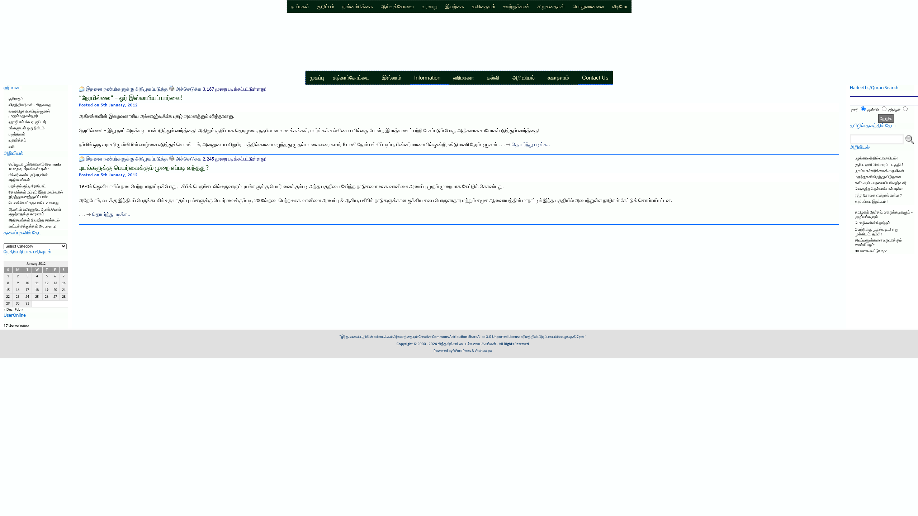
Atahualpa (483, 351)
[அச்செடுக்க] (172, 89)
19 (46, 290)
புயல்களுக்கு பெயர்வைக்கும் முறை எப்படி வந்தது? (144, 168)
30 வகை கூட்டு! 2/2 (871, 251)
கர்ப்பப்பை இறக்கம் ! (871, 202)
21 (64, 290)
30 (17, 303)
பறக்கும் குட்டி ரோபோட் (27, 186)
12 (46, 283)
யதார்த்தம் (17, 141)
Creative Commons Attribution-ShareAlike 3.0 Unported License (469, 337)
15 (8, 290)
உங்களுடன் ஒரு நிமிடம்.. (28, 128)
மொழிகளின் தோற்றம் (872, 223)
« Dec (8, 310)
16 (17, 290)
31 (27, 303)
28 (64, 296)
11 (37, 283)
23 (17, 296)
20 (55, 290)
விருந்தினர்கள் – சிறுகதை (30, 105)
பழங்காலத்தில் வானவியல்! (876, 159)
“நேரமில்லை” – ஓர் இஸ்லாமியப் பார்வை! (131, 98)
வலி (12, 147)
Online (16, 326)
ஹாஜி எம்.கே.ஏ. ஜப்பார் (27, 122)
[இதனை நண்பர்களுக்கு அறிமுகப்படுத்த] (82, 89)
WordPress (462, 351)
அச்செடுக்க (189, 89)
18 (37, 290)
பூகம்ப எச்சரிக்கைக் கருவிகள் (879, 171)
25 (37, 296)
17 (27, 290)
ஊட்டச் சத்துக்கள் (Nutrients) (32, 227)
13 (55, 283)
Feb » (19, 310)
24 (27, 296)
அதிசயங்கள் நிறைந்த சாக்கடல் (34, 221)
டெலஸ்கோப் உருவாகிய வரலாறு (33, 203)
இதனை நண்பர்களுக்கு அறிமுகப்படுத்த (127, 89)
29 (8, 303)
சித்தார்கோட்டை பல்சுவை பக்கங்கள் (467, 344)
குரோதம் (16, 99)
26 (46, 296)
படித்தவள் (17, 135)
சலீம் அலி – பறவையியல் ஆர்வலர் (881, 183)
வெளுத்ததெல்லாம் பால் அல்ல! (879, 189)
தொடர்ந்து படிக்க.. (531, 145)
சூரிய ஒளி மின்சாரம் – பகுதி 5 (879, 165)
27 (55, 296)
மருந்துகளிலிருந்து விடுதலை (878, 177)
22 (8, 296)
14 (64, 283)
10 (27, 283)
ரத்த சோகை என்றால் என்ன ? (878, 196)
